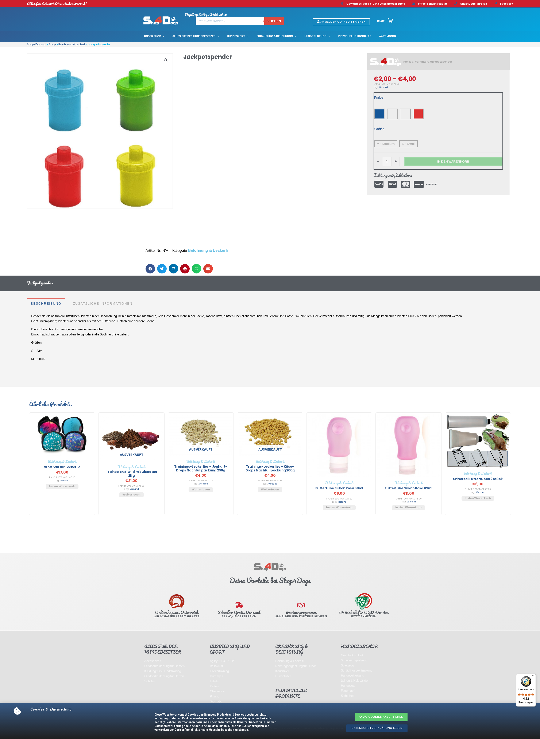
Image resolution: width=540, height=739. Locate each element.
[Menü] (533, 676)
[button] (381, 717)
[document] (270, 369)
